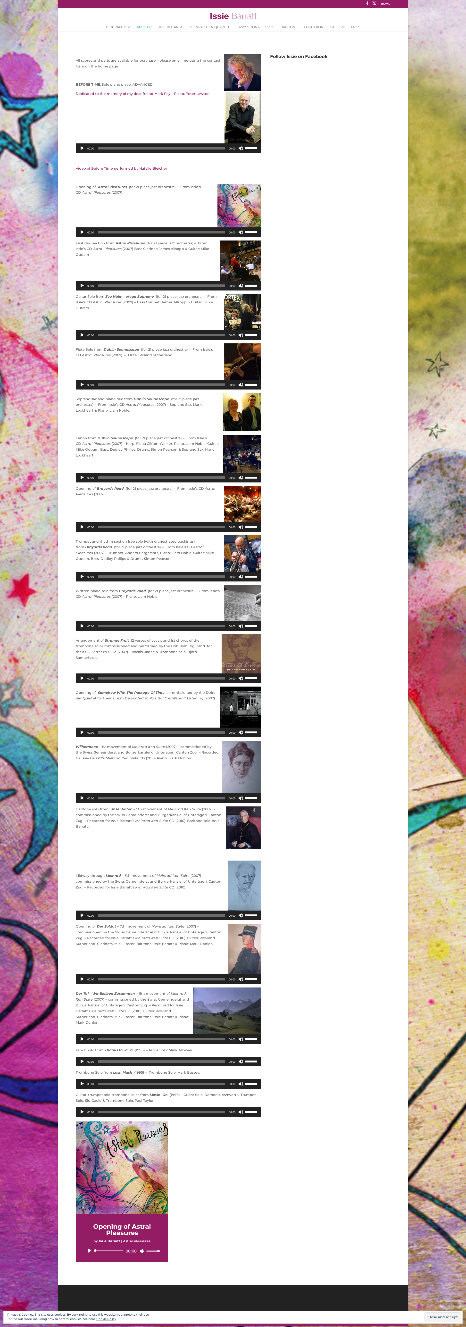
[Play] (82, 148)
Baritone (289, 27)
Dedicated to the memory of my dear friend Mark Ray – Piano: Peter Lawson (143, 93)
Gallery (337, 27)
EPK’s (355, 27)
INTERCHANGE (171, 27)
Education (314, 27)
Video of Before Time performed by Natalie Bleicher (121, 168)
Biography (116, 27)
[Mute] (240, 148)
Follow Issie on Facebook (299, 56)
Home (385, 4)
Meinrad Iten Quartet (209, 27)
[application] (168, 148)
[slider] (251, 147)
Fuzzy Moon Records (255, 27)
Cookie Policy (106, 1319)
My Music (145, 27)
